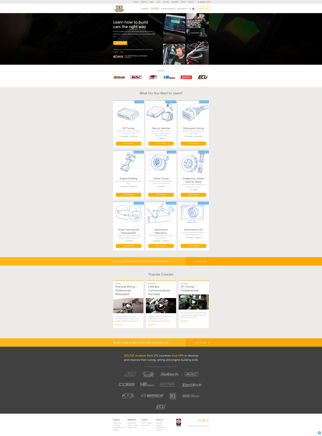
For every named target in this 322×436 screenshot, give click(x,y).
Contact (191, 2)
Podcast (144, 2)
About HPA (159, 423)
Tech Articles (116, 425)
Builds (136, 2)
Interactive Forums (118, 427)
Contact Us (159, 430)
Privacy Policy (145, 425)
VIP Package (155, 8)
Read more (119, 324)
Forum (183, 2)
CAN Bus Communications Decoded (159, 290)
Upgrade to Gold (132, 427)
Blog (158, 2)
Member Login (203, 9)
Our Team (159, 425)
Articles (166, 2)
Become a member (133, 425)
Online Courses (117, 423)
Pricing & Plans (132, 423)
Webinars (175, 2)
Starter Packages (167, 9)
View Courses (128, 143)
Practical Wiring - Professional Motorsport (126, 290)
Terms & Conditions (147, 423)
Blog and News (160, 427)
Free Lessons (182, 9)
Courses (145, 9)
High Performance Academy (119, 8)
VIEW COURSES (120, 43)
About (152, 2)
